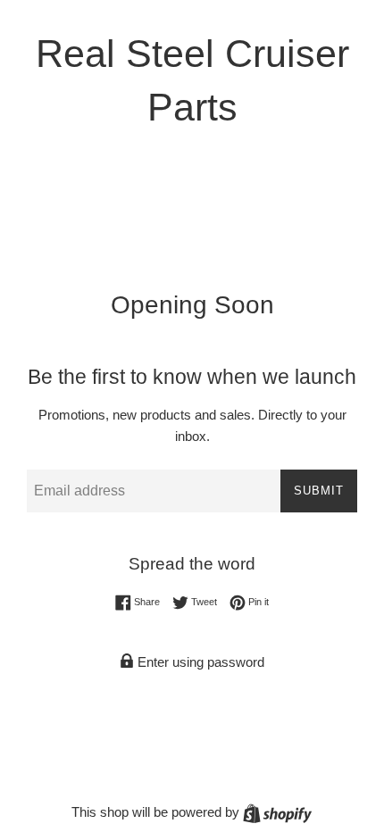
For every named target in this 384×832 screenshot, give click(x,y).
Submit (319, 490)
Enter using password (199, 662)
